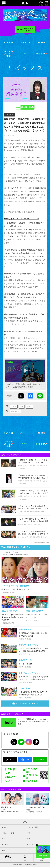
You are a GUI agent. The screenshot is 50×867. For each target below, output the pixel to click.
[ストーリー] (25, 42)
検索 (25, 860)
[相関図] (41, 42)
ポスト (21, 395)
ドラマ (13, 407)
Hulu (25, 107)
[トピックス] (41, 53)
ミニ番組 (5, 844)
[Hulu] (25, 29)
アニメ (29, 839)
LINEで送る (40, 395)
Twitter (14, 742)
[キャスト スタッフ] (8, 53)
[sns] (25, 53)
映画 (28, 833)
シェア (30, 395)
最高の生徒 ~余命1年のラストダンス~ (25, 15)
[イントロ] (8, 42)
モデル (29, 407)
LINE (21, 742)
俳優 (21, 407)
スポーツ (5, 839)
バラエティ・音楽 (8, 833)
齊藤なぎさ (15, 411)
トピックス (9, 114)
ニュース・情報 (32, 827)
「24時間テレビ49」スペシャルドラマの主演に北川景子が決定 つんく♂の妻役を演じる (33, 477)
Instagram (28, 742)
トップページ (8, 860)
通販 (3, 850)
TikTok (36, 742)
